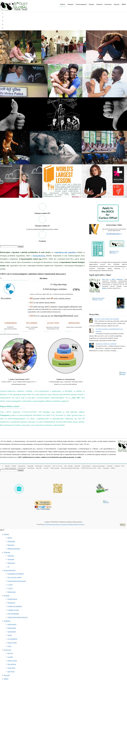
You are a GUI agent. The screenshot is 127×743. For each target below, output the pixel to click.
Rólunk (14, 466)
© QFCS (10, 588)
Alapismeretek (11, 631)
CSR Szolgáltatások (13, 613)
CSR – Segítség (68, 466)
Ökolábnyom (11, 602)
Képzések (77, 466)
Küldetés (7, 466)
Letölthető (109, 466)
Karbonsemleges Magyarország (16, 581)
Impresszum (82, 524)
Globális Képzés (86, 466)
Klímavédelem (11, 628)
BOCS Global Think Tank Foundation (50, 524)
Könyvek (38, 468)
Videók (9, 635)
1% (8, 566)
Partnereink (47, 466)
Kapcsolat (7, 675)
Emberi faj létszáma (10, 468)
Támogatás (7, 552)
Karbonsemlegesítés (9, 570)
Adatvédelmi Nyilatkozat (72, 524)
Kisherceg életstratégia (98, 466)
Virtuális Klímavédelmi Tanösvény (17, 617)
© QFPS (10, 584)
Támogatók (30, 466)
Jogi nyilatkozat (63, 524)
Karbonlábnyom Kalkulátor (15, 573)
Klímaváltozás (21, 468)
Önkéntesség (38, 466)
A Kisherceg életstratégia (14, 606)
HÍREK (113, 468)
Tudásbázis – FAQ (119, 466)
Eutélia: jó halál (12, 642)
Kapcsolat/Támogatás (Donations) (70, 468)
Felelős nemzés (11, 624)
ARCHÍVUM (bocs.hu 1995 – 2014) (90, 468)
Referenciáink (11, 592)
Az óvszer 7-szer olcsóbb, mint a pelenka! (107, 319)
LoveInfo (45, 468)
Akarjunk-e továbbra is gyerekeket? (106, 343)
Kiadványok (31, 468)
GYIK (9, 646)
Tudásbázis (7, 621)
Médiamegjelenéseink (13, 548)
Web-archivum (11, 664)
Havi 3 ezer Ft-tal (57, 466)
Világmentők (21, 466)
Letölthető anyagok (13, 610)
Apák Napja (11, 671)
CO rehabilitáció (12, 639)
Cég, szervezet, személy (14, 577)
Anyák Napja (11, 668)
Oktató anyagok (54, 468)
